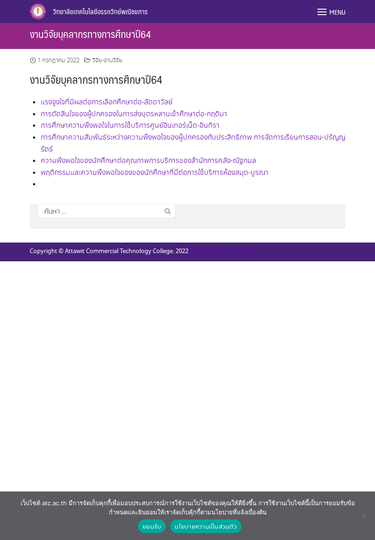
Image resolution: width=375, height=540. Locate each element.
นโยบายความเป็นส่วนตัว (206, 526)
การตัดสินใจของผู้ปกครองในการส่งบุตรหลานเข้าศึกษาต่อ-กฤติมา (134, 114)
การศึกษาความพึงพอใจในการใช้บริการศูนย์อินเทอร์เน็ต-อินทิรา (130, 125)
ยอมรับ (152, 526)
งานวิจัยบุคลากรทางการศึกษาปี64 (90, 33)
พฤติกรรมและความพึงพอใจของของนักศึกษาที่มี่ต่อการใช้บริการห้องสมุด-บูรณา (154, 172)
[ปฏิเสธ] (363, 515)
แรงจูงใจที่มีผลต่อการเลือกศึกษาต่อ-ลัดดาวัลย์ (106, 102)
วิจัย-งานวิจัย (107, 60)
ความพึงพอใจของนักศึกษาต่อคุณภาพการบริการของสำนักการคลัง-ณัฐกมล (148, 161)
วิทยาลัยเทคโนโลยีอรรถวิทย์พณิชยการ (100, 11)
